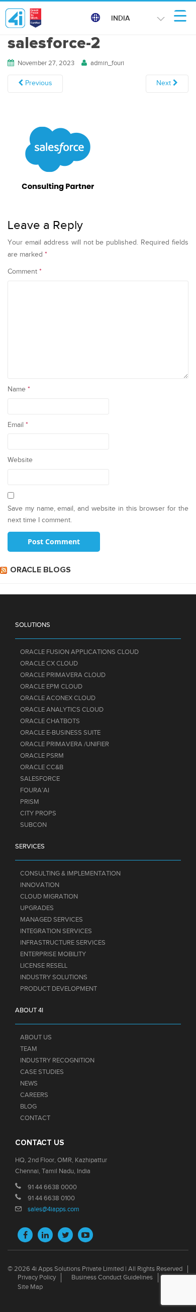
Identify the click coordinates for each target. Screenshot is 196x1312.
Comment (25, 272)
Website (20, 460)
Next (164, 83)
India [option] (120, 18)
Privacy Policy (37, 1277)
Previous (37, 83)
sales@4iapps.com (53, 1209)
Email (18, 425)
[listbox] (136, 18)
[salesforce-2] (58, 157)
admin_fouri (107, 63)
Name (19, 389)
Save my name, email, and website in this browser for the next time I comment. (98, 515)
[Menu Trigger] (180, 16)
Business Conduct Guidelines (112, 1277)
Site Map (30, 1287)
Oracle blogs (40, 570)
